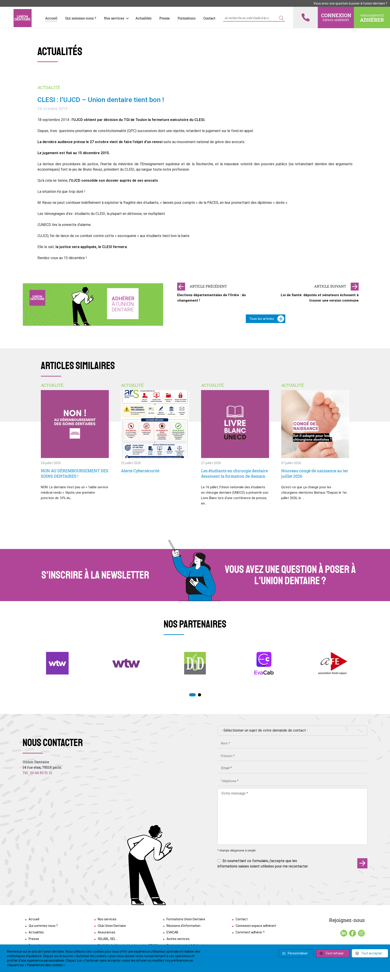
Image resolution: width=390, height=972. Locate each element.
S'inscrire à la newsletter (95, 575)
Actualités (143, 18)
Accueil (51, 18)
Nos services (114, 18)
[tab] (192, 694)
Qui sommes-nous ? (80, 18)
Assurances (106, 932)
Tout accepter (371, 953)
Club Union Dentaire (112, 926)
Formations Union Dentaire (186, 919)
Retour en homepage (22, 18)
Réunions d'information (183, 926)
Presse (164, 18)
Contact (209, 18)
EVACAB (172, 932)
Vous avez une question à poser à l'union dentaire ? (350, 3)
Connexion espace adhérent (256, 926)
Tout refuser (334, 953)
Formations (186, 18)
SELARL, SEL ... (108, 939)
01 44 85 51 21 (41, 772)
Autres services (178, 939)
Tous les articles (261, 319)
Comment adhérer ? (250, 932)
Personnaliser (298, 953)
